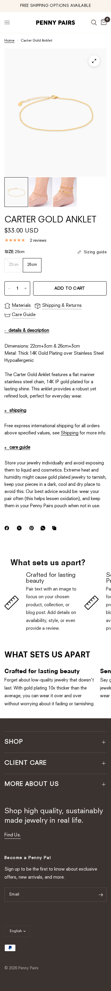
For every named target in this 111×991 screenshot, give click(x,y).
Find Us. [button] (12, 835)
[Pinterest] (32, 528)
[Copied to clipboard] (55, 528)
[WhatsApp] (44, 528)
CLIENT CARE (25, 763)
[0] (103, 22)
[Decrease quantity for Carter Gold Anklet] (9, 288)
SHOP (13, 742)
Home (9, 41)
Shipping (69, 433)
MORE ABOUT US (31, 784)
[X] (20, 528)
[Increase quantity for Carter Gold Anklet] (25, 288)
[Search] (94, 22)
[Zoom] (94, 61)
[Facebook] (8, 528)
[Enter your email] (101, 895)
